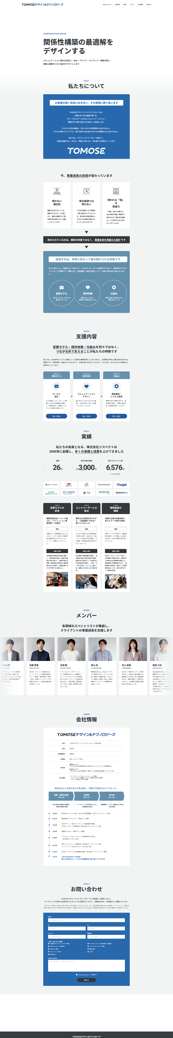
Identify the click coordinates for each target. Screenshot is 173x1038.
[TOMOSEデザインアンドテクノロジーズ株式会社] (43, 4)
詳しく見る (56, 416)
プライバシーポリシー (83, 974)
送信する (86, 980)
